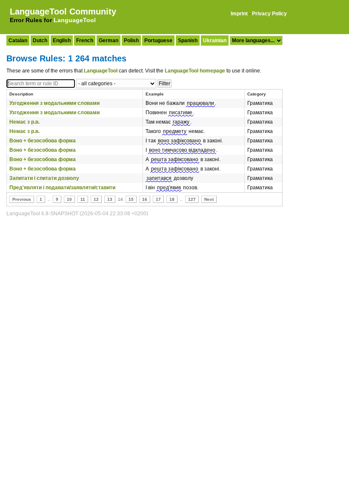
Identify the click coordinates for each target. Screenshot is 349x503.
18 (171, 199)
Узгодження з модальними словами (54, 103)
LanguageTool (75, 20)
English (62, 40)
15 (131, 199)
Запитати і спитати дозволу (44, 178)
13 (109, 199)
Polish (131, 40)
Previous (21, 199)
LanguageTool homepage (195, 71)
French (84, 40)
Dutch (40, 40)
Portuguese (158, 40)
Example (155, 94)
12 (96, 199)
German (108, 40)
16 (144, 199)
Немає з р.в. (24, 122)
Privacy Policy (269, 14)
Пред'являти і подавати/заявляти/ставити (62, 188)
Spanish (187, 40)
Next (209, 199)
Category (256, 94)
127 (192, 199)
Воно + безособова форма (42, 141)
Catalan (18, 40)
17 (158, 199)
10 (69, 199)
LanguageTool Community (63, 11)
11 (82, 199)
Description (21, 94)
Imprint (239, 14)
